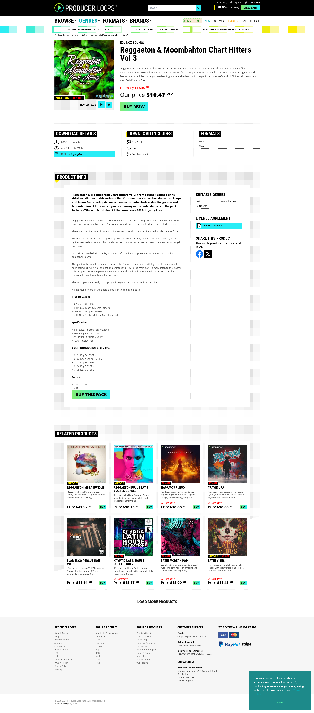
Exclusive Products (145, 643)
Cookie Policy (60, 666)
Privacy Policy (61, 662)
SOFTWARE (219, 21)
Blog (225, 2)
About (219, 2)
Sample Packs (61, 633)
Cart (250, 8)
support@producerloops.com (191, 636)
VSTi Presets (142, 662)
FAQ (56, 653)
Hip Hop (100, 643)
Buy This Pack (91, 394)
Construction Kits (144, 633)
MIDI (201, 141)
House (99, 646)
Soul (98, 656)
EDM (98, 639)
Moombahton (228, 201)
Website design (61, 703)
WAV (201, 146)
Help (230, 2)
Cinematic (100, 636)
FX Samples (142, 646)
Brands (139, 20)
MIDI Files (141, 656)
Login (245, 2)
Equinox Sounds (132, 43)
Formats (114, 20)
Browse (64, 20)
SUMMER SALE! (192, 21)
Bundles (246, 21)
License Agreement (212, 225)
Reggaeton (201, 205)
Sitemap (58, 669)
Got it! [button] (280, 702)
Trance (99, 659)
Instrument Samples (146, 649)
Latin (198, 201)
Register (238, 2)
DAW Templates (144, 636)
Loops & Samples (144, 653)
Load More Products (157, 601)
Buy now (134, 106)
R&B (98, 653)
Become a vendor (62, 639)
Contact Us (59, 646)
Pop (97, 649)
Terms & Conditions (64, 659)
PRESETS (233, 21)
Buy (102, 506)
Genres (88, 20)
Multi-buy (62, 98)
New (207, 21)
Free (257, 21)
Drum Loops (142, 639)
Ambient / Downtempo (107, 633)
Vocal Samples (143, 659)
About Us (58, 643)
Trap (98, 662)
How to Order (61, 649)
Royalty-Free (77, 154)
